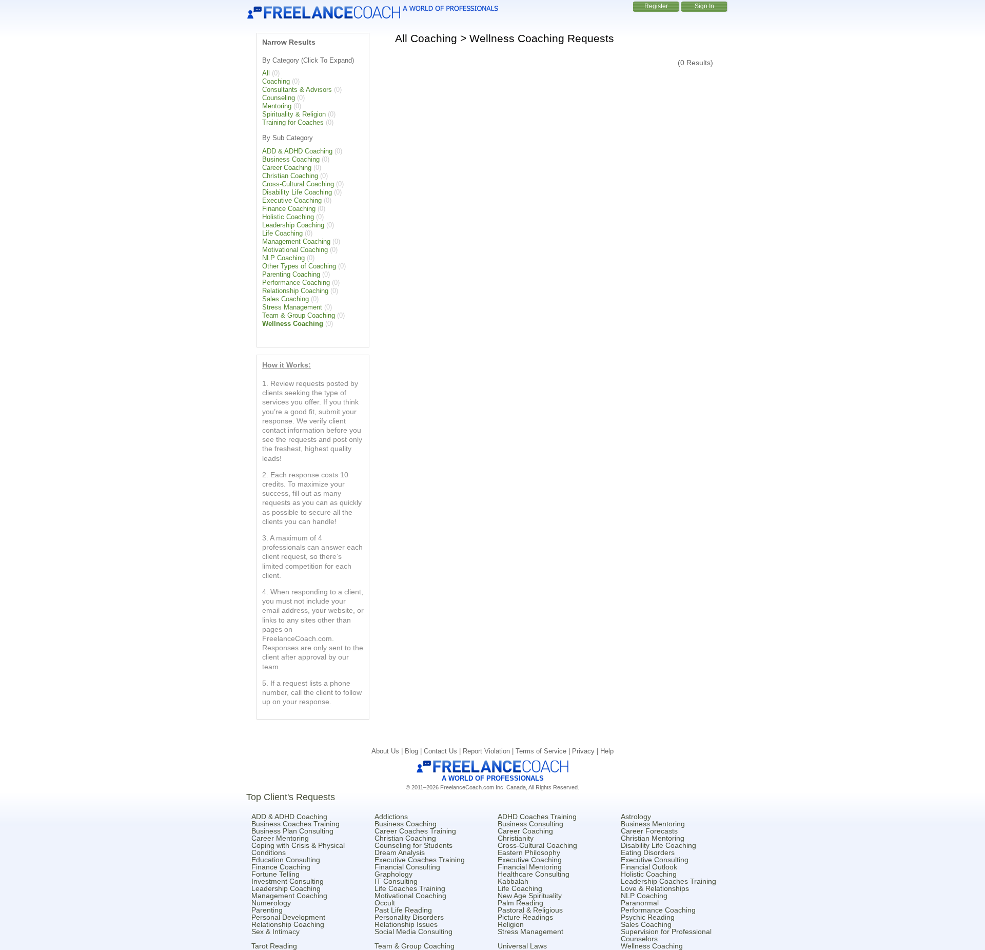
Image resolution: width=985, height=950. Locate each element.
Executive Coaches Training (420, 860)
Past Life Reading (403, 910)
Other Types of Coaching (299, 266)
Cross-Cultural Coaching (298, 184)
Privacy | (586, 751)
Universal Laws (522, 946)
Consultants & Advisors (297, 89)
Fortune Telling (275, 874)
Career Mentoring (280, 838)
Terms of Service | (544, 751)
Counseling (278, 98)
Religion (511, 924)
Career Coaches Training (415, 831)
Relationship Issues (406, 924)
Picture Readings (525, 917)
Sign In (704, 6)
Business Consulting (530, 824)
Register (656, 6)
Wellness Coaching (292, 323)
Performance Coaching (296, 282)
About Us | (388, 751)
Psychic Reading (648, 917)
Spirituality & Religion (294, 114)
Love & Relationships (655, 888)
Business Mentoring (653, 824)
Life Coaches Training (410, 888)
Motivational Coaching (295, 250)
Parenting (267, 910)
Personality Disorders (409, 917)
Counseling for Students (413, 845)
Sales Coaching (285, 299)
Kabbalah (513, 881)
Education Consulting (285, 860)
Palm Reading (520, 903)
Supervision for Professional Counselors (666, 935)
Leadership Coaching (293, 225)
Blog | (414, 751)
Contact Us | (443, 751)
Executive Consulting (654, 860)
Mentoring (276, 106)
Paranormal (640, 903)
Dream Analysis (400, 852)
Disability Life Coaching (297, 192)
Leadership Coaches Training (668, 881)
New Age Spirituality (530, 895)
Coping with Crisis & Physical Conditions (298, 849)
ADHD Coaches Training (537, 816)
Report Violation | (489, 751)
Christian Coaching (290, 176)
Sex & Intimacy (275, 931)
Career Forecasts (649, 831)
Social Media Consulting (413, 931)
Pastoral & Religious (530, 910)
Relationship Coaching (295, 291)
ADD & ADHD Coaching (297, 151)
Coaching (276, 81)
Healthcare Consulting (533, 874)
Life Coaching (282, 233)
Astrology (636, 816)
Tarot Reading (274, 946)
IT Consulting (396, 881)
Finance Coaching (289, 208)
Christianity (516, 838)
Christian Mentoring (652, 838)
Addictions (391, 816)
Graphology (393, 874)
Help (607, 751)
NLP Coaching (283, 258)
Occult (385, 903)
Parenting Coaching (291, 274)
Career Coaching (286, 167)
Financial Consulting (407, 867)
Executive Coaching (292, 200)
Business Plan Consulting (292, 831)
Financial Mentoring (530, 867)
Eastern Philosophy (529, 852)
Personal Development (288, 917)
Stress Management (292, 307)
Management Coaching (296, 241)
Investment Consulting (287, 881)
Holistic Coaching (288, 217)
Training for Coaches (293, 122)
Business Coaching (291, 159)
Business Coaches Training (295, 824)
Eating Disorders (648, 852)
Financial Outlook (649, 867)
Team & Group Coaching (298, 315)
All (266, 73)
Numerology (271, 903)
